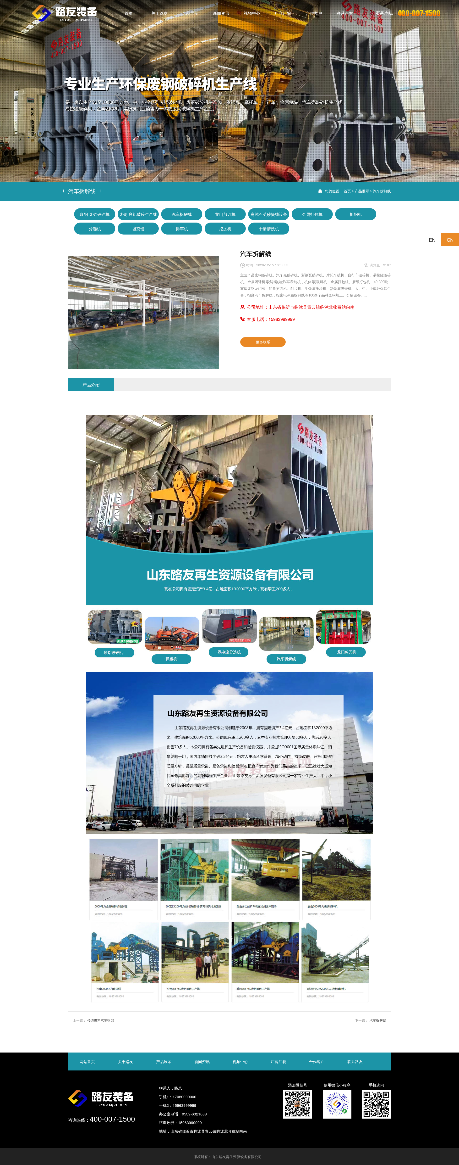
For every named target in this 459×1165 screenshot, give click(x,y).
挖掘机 (225, 228)
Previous (8, 91)
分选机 (95, 228)
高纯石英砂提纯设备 (269, 214)
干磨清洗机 (269, 228)
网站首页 (87, 1061)
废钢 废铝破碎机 (94, 214)
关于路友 (125, 1061)
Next (450, 91)
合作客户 (316, 1061)
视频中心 (240, 1061)
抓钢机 (356, 214)
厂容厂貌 (278, 1061)
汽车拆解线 (382, 190)
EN (432, 239)
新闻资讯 (202, 1061)
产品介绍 (91, 384)
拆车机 (182, 228)
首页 (347, 190)
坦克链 (138, 228)
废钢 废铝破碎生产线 (138, 214)
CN (450, 239)
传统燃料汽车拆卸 (100, 1020)
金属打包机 (312, 214)
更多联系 (263, 341)
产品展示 (362, 190)
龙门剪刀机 (225, 214)
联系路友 (355, 1061)
